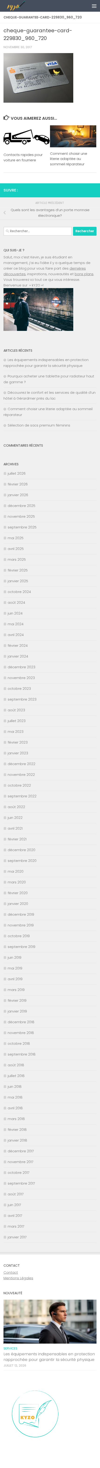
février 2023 (18, 742)
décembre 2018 (21, 1022)
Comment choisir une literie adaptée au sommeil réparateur (68, 158)
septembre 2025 (22, 527)
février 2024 (18, 645)
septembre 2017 (21, 1183)
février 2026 (18, 484)
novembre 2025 (21, 516)
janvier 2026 (18, 494)
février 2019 (17, 1000)
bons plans (84, 273)
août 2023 (16, 710)
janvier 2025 (18, 581)
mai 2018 (15, 1097)
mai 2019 (15, 968)
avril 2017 (15, 1215)
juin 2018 (15, 1086)
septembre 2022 (22, 796)
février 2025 (18, 570)
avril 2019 (15, 978)
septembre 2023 (22, 699)
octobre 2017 (19, 1172)
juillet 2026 (17, 473)
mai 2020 (15, 871)
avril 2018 (15, 1108)
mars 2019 (16, 989)
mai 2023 (15, 731)
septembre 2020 (22, 860)
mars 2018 (16, 1118)
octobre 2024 (19, 591)
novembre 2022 (21, 774)
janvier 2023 (18, 753)
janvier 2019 (17, 1011)
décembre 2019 (21, 914)
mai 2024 (15, 624)
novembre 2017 (20, 1161)
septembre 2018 (22, 1054)
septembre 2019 (21, 946)
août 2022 (16, 806)
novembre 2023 (21, 677)
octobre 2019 (19, 935)
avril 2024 (16, 634)
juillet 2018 (16, 1075)
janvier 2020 (18, 903)
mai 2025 (15, 537)
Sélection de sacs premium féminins (39, 425)
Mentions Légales (18, 1278)
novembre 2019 (21, 925)
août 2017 (16, 1194)
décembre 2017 (21, 1151)
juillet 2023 (17, 720)
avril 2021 (15, 828)
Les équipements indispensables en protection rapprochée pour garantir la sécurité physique (49, 1356)
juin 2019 (14, 957)
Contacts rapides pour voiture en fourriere (23, 157)
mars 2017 (16, 1226)
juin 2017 (14, 1204)
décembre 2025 (21, 505)
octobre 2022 (19, 785)
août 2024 (16, 602)
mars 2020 (17, 882)
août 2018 (16, 1065)
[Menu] (94, 6)
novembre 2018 (21, 1032)
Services (10, 1348)
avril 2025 (16, 548)
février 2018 (17, 1129)
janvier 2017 (17, 1237)
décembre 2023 (21, 667)
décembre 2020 (21, 849)
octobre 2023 (19, 688)
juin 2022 (15, 817)
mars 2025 (17, 559)
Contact (10, 1272)
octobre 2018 (19, 1043)
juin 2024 (15, 613)
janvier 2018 (17, 1140)
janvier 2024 (18, 656)
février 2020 (18, 892)
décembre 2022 (21, 763)
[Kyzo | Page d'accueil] (39, 6)
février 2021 (17, 839)
